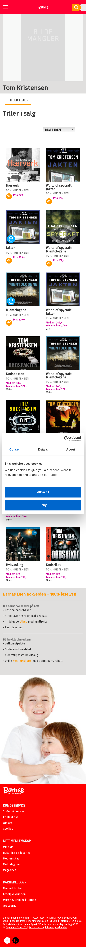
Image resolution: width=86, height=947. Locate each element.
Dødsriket (53, 565)
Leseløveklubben (14, 894)
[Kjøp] (49, 201)
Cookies (8, 828)
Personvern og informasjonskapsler (48, 927)
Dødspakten (15, 374)
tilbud (23, 621)
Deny (43, 505)
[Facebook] (7, 942)
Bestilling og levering (17, 853)
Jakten (11, 248)
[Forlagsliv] (15, 942)
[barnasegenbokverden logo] (13, 791)
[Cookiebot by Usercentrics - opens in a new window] (63, 438)
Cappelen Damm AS (16, 927)
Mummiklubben (13, 888)
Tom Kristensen (17, 190)
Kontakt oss (10, 817)
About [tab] (70, 449)
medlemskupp (22, 661)
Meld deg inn (11, 864)
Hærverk (12, 185)
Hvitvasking (14, 565)
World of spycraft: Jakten (59, 187)
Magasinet (9, 870)
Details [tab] (43, 449)
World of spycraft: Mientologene (59, 249)
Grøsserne (9, 905)
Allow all (43, 492)
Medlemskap (11, 858)
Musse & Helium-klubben (19, 900)
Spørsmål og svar (14, 811)
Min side (8, 847)
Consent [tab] (15, 449)
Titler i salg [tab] (18, 100)
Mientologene (16, 310)
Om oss (8, 823)
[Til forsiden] (43, 9)
